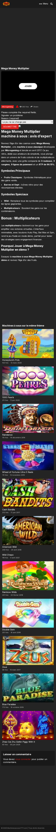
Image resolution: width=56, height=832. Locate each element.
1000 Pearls (8, 397)
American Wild (9, 547)
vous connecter (23, 759)
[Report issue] (17, 106)
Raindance (7, 434)
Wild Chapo (8, 555)
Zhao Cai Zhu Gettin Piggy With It (18, 742)
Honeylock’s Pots (11, 360)
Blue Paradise (9, 704)
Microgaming (7, 107)
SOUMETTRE (10, 126)
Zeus (4, 667)
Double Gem (8, 629)
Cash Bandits (8, 509)
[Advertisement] (28, 37)
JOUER (28, 86)
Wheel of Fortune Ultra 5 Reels (17, 472)
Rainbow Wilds (9, 592)
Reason (10, 118)
